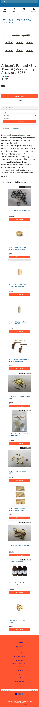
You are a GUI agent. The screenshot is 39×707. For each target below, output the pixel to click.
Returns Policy (19, 677)
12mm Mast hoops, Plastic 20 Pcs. (19, 210)
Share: (3, 76)
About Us (19, 652)
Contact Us (19, 660)
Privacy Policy (19, 674)
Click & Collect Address (19, 656)
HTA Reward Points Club (19, 664)
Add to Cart (20, 96)
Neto (25, 704)
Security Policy (19, 681)
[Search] (2, 1)
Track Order (19, 646)
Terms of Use (19, 670)
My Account (19, 642)
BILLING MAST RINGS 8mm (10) (19, 545)
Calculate (20, 121)
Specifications (16, 128)
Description (6, 128)
